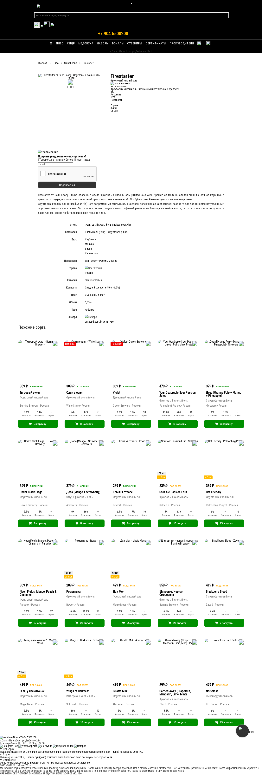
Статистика (48, 762)
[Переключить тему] (37, 25)
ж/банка (89, 309)
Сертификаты (156, 43)
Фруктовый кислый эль (124, 89)
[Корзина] (47, 26)
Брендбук (35, 762)
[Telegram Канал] (63, 745)
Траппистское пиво (72, 751)
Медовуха (85, 43)
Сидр (71, 43)
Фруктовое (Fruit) (117, 232)
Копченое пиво (72, 757)
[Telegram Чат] (9, 745)
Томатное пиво (55, 757)
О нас (3, 762)
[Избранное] (42, 26)
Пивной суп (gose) (36, 757)
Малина (89, 244)
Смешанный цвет (147, 89)
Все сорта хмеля (103, 757)
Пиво (60, 43)
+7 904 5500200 (113, 33)
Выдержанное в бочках (96, 751)
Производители (182, 43)
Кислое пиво (92, 253)
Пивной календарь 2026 (124, 751)
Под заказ (6, 751)
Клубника (90, 239)
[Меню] (131, 3)
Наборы (103, 43)
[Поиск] (52, 26)
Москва (112, 260)
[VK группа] (45, 745)
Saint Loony (70, 63)
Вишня (89, 248)
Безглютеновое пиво (49, 751)
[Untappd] (80, 745)
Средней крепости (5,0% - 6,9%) (102, 287)
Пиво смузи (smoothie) (12, 757)
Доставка (23, 762)
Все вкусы (87, 757)
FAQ (141, 751)
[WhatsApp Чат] (28, 745)
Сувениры (134, 43)
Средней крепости (168, 89)
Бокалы (118, 43)
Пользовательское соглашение (73, 762)
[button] (70, 77)
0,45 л (88, 302)
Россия (103, 260)
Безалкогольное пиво (24, 751)
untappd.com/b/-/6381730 (99, 321)
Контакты (12, 762)
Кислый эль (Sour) (95, 232)
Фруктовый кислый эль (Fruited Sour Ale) (108, 224)
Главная (42, 63)
